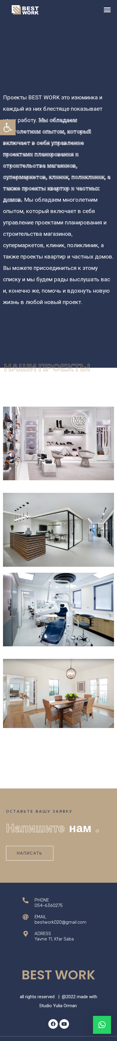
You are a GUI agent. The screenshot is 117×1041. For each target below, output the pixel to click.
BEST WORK (58, 975)
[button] (8, 127)
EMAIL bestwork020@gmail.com (60, 919)
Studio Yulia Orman (58, 1005)
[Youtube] (64, 1024)
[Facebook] (53, 1024)
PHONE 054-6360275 (48, 902)
